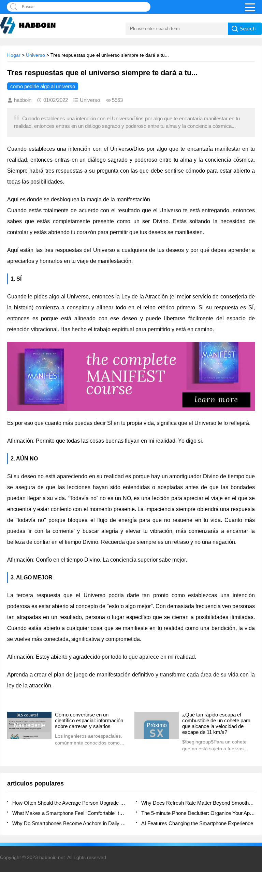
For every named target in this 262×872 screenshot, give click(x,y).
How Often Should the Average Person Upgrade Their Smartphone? (69, 803)
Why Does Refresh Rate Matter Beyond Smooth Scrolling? (198, 803)
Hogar (13, 55)
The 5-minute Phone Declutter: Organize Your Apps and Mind (198, 813)
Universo (35, 55)
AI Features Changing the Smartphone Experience (197, 823)
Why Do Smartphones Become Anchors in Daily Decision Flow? (69, 823)
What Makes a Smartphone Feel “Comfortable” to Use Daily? (69, 813)
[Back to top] (255, 777)
